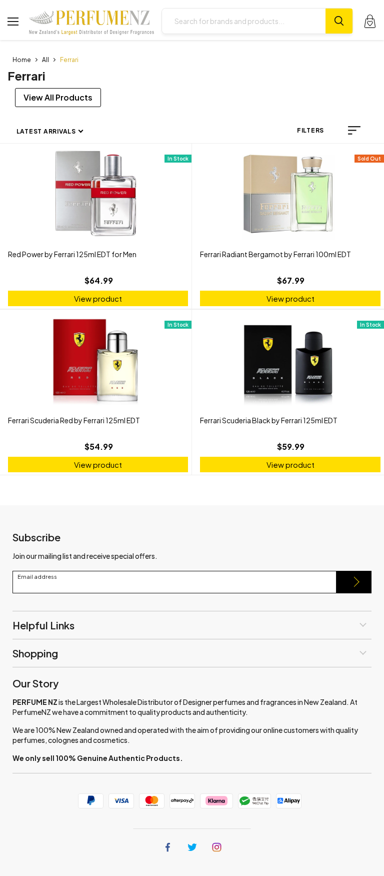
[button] (354, 130)
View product (98, 298)
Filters (310, 130)
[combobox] (244, 21)
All (45, 60)
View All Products (58, 97)
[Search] (339, 21)
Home (21, 60)
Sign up (354, 582)
